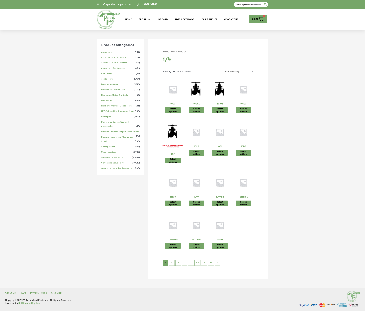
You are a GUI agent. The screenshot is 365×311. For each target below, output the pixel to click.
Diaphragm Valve (109, 84)
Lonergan (106, 116)
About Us (144, 19)
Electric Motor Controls (113, 89)
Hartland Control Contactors (116, 105)
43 (197, 262)
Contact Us (231, 19)
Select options (173, 110)
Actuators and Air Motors (114, 62)
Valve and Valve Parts (112, 157)
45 (211, 262)
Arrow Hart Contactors (113, 68)
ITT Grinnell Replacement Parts (117, 111)
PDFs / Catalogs (184, 19)
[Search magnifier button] (265, 4)
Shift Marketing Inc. (29, 303)
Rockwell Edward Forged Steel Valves (120, 131)
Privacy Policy (38, 292)
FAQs (23, 292)
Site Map (56, 292)
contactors (107, 79)
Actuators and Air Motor (113, 57)
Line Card (162, 19)
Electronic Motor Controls (114, 95)
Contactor (106, 73)
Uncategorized (108, 152)
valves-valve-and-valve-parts (116, 168)
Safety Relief (108, 146)
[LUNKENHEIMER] (173, 147)
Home (128, 19)
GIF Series (106, 100)
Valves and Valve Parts (112, 162)
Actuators (106, 52)
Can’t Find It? (209, 19)
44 (204, 262)
